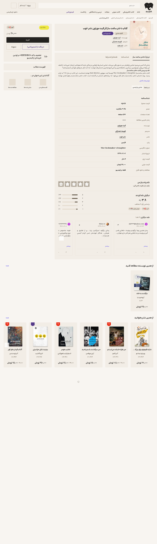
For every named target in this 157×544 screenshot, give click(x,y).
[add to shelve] (43, 82)
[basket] (14, 5)
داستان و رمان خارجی (117, 18)
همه (7, 266)
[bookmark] (65, 46)
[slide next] (61, 238)
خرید (28, 39)
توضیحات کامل (145, 81)
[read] (12, 82)
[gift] (70, 46)
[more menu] (59, 46)
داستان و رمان (130, 18)
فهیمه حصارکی (117, 41)
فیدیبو (151, 18)
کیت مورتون (117, 37)
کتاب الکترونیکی (141, 18)
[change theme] (6, 5)
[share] (76, 46)
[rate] (87, 184)
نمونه (13, 46)
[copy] (8, 56)
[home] (148, 8)
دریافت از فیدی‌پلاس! (35, 46)
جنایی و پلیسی (104, 18)
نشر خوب (120, 45)
